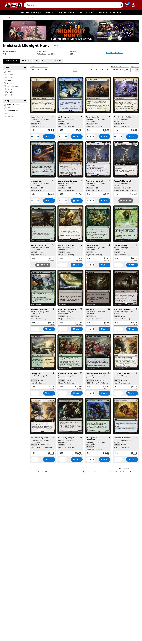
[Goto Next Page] (102, 69)
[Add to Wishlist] (53, 116)
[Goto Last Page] (107, 69)
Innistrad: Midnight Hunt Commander (39, 120)
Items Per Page (116, 66)
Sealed (45, 61)
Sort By (32, 66)
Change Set (56, 45)
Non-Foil (26, 61)
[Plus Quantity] (38, 136)
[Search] (120, 5)
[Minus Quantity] (32, 136)
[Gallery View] (137, 69)
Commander (11, 61)
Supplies (57, 61)
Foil (36, 61)
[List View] (132, 69)
